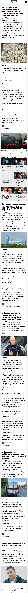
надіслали (8, 437)
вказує (6, 393)
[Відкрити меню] (26, 2)
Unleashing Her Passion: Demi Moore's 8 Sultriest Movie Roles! (20, 182)
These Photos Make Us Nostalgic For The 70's (20, 168)
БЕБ (13, 37)
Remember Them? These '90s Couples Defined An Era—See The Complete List (20, 197)
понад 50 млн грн (12, 118)
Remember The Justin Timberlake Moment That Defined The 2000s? (7, 197)
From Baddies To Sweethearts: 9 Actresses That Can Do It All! (6, 168)
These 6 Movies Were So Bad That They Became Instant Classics (7, 182)
